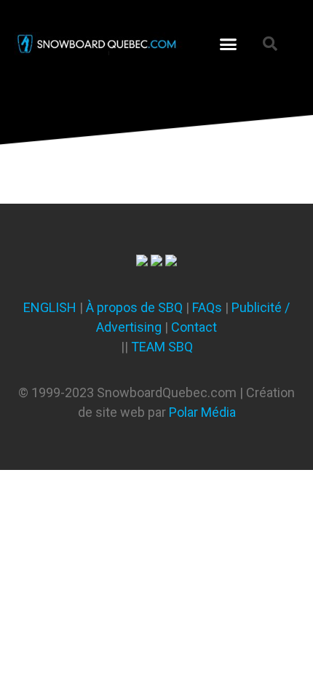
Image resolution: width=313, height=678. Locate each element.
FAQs (207, 307)
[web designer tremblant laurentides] (142, 261)
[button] (228, 43)
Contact (194, 327)
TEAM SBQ (162, 346)
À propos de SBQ (134, 307)
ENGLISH (49, 307)
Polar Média (202, 412)
